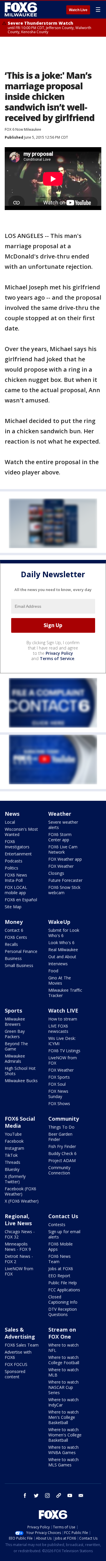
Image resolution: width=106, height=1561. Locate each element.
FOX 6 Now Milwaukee (23, 129)
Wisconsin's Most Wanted (21, 831)
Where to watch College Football (63, 1359)
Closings (56, 873)
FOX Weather (61, 866)
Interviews (58, 963)
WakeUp (59, 921)
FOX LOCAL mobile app (16, 889)
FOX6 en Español (21, 899)
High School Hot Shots (20, 1070)
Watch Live (78, 10)
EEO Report (59, 1275)
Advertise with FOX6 (18, 1354)
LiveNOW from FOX (62, 1060)
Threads (12, 1162)
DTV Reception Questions (62, 1311)
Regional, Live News (18, 1220)
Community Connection (59, 1170)
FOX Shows (59, 1103)
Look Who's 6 (61, 942)
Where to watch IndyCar (63, 1402)
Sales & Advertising (20, 1333)
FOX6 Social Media (20, 1122)
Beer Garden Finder (60, 1136)
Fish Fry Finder (62, 1146)
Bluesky (12, 1169)
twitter (36, 1495)
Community (63, 1118)
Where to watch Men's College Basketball (63, 1417)
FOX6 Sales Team (22, 1345)
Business (13, 958)
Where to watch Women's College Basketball (65, 1435)
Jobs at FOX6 (60, 1268)
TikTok (11, 1155)
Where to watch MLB (63, 1372)
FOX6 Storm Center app (60, 837)
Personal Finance (21, 951)
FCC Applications (64, 1290)
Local (10, 822)
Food (53, 970)
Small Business (19, 965)
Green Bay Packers (15, 1033)
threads (58, 1495)
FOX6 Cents (16, 937)
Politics (11, 868)
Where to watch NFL (63, 1347)
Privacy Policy (59, 653)
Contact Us (63, 1216)
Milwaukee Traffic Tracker (65, 992)
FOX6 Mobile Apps (60, 1246)
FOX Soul (57, 1084)
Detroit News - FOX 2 (19, 1258)
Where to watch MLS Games (63, 1462)
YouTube (13, 1134)
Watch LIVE (63, 1010)
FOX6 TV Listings (64, 1050)
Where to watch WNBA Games (63, 1449)
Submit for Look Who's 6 (63, 932)
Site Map (13, 906)
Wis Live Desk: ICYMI (62, 1040)
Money (14, 921)
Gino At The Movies (59, 980)
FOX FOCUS (16, 1364)
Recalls (11, 944)
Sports (13, 1010)
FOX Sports (59, 1077)
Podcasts (13, 861)
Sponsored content (15, 1374)
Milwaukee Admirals (15, 1058)
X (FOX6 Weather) (22, 1201)
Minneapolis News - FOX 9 (18, 1246)
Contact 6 (14, 930)
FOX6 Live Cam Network (62, 849)
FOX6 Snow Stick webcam (64, 889)
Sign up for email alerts (64, 1234)
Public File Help (62, 1282)
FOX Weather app (65, 859)
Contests (56, 1224)
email (81, 1495)
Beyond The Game (16, 1046)
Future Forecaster (65, 880)
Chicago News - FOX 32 (20, 1234)
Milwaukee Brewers (15, 1021)
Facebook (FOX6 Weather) (20, 1191)
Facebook (14, 1141)
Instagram (14, 1148)
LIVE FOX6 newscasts (58, 1028)
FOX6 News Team (59, 1258)
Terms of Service (57, 658)
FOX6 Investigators (17, 844)
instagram (47, 1495)
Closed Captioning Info (62, 1299)
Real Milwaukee (63, 949)
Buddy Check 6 (62, 1153)
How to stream (62, 1019)
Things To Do (61, 1127)
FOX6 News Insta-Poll (16, 877)
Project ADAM (62, 1160)
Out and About (62, 956)
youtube (69, 1495)
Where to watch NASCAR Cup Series (63, 1387)
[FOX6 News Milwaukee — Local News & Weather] (22, 9)
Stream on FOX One (62, 1333)
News (12, 813)
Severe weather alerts (63, 824)
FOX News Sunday (58, 1093)
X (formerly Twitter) (15, 1179)
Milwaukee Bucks (21, 1080)
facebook (25, 1495)
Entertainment (18, 854)
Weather (59, 813)
